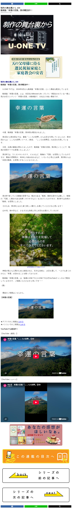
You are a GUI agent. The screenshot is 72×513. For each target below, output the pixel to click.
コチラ (21, 322)
